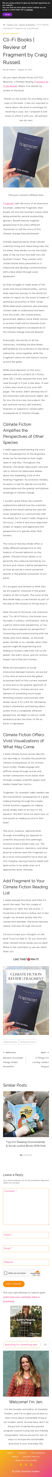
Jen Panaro (11, 69)
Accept (7, 14)
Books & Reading (11, 33)
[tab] (21, 1155)
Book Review (10, 1042)
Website (8, 1262)
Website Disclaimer (26, 1460)
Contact (22, 1453)
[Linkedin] (26, 1464)
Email (8, 1248)
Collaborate (38, 1453)
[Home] (4, 25)
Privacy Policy (31, 1457)
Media (15, 1457)
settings (29, 10)
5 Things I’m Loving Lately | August (40, 1059)
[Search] (45, 1344)
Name (8, 1234)
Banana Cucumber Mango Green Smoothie (13, 1059)
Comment (10, 1191)
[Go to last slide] (6, 1122)
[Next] (45, 1122)
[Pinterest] (31, 1464)
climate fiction (28, 1042)
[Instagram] (21, 1464)
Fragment (8, 203)
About (10, 1453)
